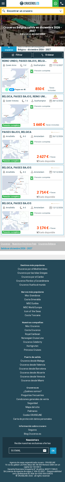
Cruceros (5, 244)
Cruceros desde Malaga (32, 361)
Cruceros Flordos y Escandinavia (32, 281)
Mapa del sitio (33, 407)
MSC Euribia (32, 303)
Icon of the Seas (32, 311)
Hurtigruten (32, 346)
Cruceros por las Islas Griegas (32, 273)
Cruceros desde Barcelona (32, 368)
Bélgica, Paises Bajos (16, 167)
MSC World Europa (32, 307)
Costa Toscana (32, 315)
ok (53, 450)
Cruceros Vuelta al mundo (32, 285)
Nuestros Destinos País (24, 244)
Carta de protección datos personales (32, 419)
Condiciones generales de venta (32, 399)
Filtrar (19, 55)
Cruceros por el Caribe (32, 277)
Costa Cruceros (33, 330)
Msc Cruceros (32, 326)
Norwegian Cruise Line (32, 338)
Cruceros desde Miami (32, 380)
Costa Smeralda (32, 299)
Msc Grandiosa (32, 295)
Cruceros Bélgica (47, 244)
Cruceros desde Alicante (32, 372)
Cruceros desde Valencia (32, 364)
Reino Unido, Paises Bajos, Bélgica (25, 61)
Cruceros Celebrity (32, 342)
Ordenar (49, 55)
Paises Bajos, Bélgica (16, 132)
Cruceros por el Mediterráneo (32, 269)
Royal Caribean (32, 334)
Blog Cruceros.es (32, 434)
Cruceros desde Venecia (32, 376)
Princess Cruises (32, 350)
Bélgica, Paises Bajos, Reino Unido (25, 96)
